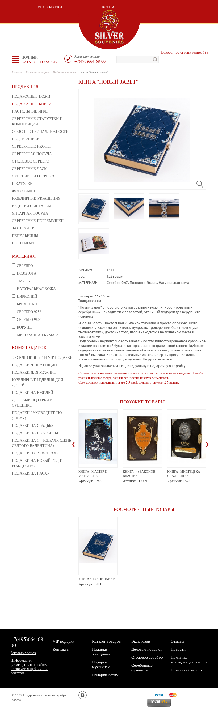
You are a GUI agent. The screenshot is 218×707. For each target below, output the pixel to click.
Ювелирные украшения (36, 198)
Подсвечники (26, 138)
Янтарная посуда (30, 213)
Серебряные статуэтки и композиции (37, 121)
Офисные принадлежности (40, 131)
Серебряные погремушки (38, 220)
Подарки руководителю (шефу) (37, 415)
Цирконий (27, 296)
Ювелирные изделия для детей (37, 382)
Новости (178, 649)
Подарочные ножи (31, 96)
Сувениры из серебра (33, 175)
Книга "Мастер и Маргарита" (92, 473)
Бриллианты (30, 303)
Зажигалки (23, 228)
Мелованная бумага (38, 334)
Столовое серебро (30, 161)
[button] (39, 59)
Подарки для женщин (34, 364)
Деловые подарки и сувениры (32, 402)
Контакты (112, 7)
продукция (25, 86)
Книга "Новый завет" (96, 579)
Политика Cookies (186, 669)
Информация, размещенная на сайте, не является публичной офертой (29, 666)
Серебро (25, 265)
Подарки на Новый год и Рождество (37, 463)
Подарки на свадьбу (33, 425)
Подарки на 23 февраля (35, 452)
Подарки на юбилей (32, 392)
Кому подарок (29, 347)
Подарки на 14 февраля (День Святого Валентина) (41, 443)
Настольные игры (30, 111)
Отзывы (177, 641)
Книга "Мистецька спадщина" (183, 473)
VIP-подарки (49, 7)
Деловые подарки (146, 649)
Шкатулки (22, 183)
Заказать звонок (23, 652)
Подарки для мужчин (34, 372)
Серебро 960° (29, 319)
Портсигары (24, 242)
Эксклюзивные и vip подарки (42, 357)
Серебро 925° (29, 311)
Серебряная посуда (32, 153)
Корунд (24, 327)
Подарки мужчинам (101, 664)
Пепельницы (25, 235)
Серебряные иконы (31, 146)
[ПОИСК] (155, 59)
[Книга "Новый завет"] (142, 139)
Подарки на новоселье (35, 432)
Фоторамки (23, 190)
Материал (24, 256)
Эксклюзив (140, 641)
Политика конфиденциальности (189, 659)
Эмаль (23, 280)
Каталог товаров (106, 641)
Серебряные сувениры (142, 667)
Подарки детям (105, 674)
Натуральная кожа (36, 288)
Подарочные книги (31, 103)
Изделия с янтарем (31, 205)
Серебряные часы (29, 168)
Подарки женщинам (101, 651)
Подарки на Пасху (31, 473)
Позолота (26, 273)
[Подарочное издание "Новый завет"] (93, 208)
